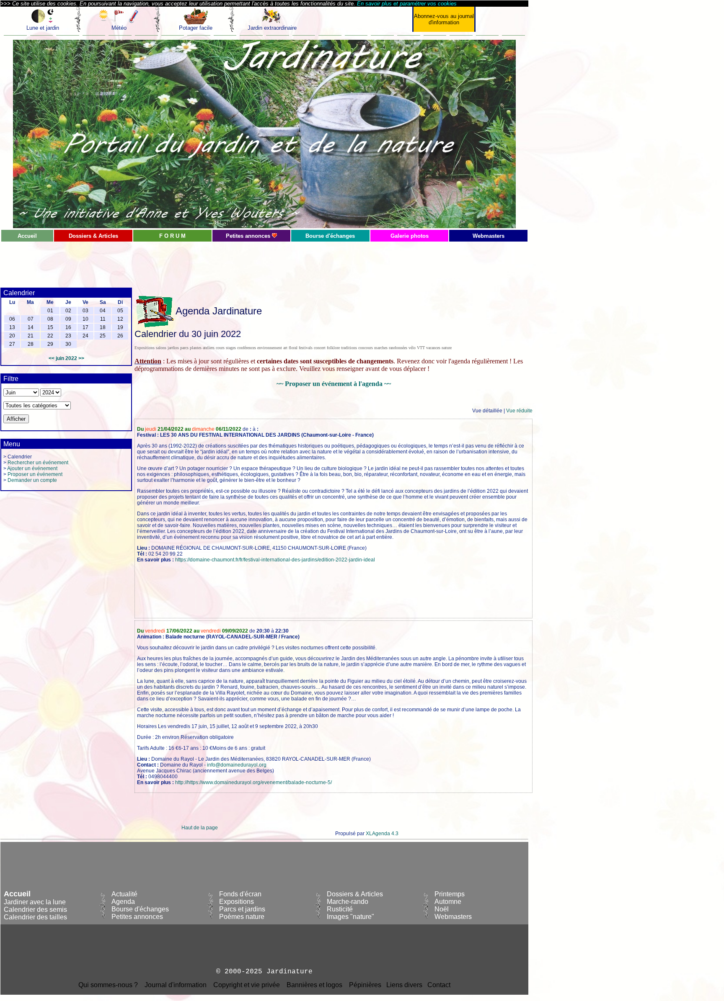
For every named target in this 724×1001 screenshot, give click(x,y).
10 (85, 319)
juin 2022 (66, 358)
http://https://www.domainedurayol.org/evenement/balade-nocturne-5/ (253, 782)
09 (68, 319)
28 (31, 344)
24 (85, 336)
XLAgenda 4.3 (382, 833)
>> (81, 358)
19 (120, 327)
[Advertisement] (199, 261)
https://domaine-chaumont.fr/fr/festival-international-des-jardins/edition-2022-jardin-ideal (275, 560)
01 (50, 311)
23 (68, 336)
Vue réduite (519, 411)
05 (120, 311)
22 (50, 336)
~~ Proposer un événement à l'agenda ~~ (334, 383)
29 (50, 344)
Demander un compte (32, 480)
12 (120, 319)
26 (120, 336)
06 (12, 319)
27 (12, 344)
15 (50, 327)
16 (68, 327)
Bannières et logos (314, 984)
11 (103, 319)
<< (51, 358)
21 (31, 336)
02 (68, 311)
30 (68, 344)
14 (31, 327)
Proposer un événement (35, 474)
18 (103, 327)
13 (12, 327)
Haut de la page (199, 828)
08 (50, 319)
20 (12, 336)
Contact (438, 984)
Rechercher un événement (38, 463)
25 (103, 336)
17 (85, 327)
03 (85, 311)
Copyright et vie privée (246, 984)
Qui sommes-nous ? (108, 984)
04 (103, 311)
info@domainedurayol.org (236, 765)
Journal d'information (176, 984)
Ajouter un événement (32, 468)
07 (31, 319)
